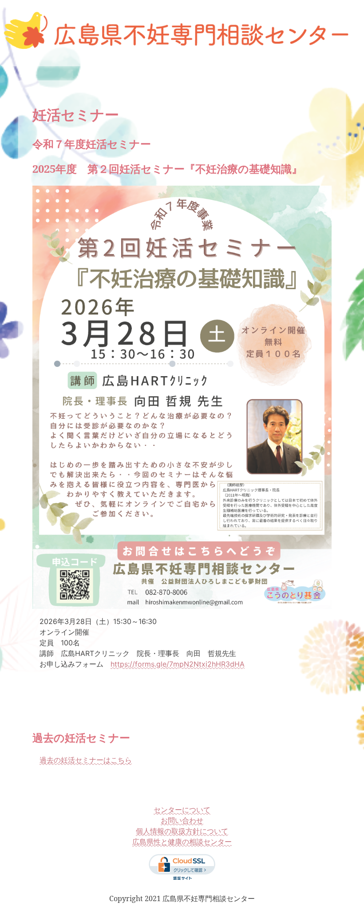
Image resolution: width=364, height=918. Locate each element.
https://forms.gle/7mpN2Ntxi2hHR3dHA (178, 664)
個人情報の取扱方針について (182, 831)
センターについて (182, 810)
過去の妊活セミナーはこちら (86, 759)
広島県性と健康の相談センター (182, 841)
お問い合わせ (182, 820)
